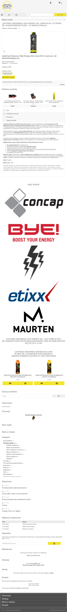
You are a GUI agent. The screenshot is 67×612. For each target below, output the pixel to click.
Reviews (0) (9, 117)
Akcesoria (7, 467)
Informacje (6, 595)
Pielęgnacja (7, 470)
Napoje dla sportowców (13, 447)
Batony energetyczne (13, 452)
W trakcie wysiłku (12, 28)
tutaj (52, 573)
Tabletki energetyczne (13, 445)
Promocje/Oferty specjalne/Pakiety (13, 463)
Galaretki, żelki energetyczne (15, 454)
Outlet (6, 472)
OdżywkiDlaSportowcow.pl (14, 610)
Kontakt (5, 605)
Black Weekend (8, 474)
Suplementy (7, 465)
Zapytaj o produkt (11, 120)
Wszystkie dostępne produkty (12, 476)
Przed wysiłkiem (8, 441)
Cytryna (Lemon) (7, 73)
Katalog (4, 28)
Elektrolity (9, 458)
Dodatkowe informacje (12, 114)
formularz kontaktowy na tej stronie (19, 588)
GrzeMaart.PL (62, 610)
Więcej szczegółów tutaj (33, 555)
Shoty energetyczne (12, 456)
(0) (61, 3)
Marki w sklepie (8, 602)
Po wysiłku (7, 461)
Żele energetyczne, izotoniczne (16, 450)
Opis (7, 110)
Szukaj (61, 14)
